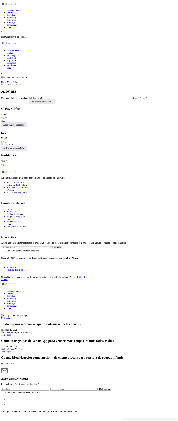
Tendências (12, 306)
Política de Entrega (15, 214)
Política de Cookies (78, 277)
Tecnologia (11, 296)
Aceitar (4, 279)
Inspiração (11, 301)
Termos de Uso (13, 221)
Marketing (11, 298)
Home (4, 82)
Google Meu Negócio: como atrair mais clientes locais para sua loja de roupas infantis (62, 357)
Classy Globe (10, 108)
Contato (10, 219)
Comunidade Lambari (16, 226)
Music (10, 82)
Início (3, 84)
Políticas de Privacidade (17, 270)
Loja (9, 224)
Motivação (11, 303)
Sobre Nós (11, 211)
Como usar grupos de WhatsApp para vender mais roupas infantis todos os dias (57, 341)
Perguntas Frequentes (16, 216)
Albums (16, 82)
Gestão (10, 293)
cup (3, 132)
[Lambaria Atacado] (83, 4)
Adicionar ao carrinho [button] (42, 102)
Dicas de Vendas (14, 291)
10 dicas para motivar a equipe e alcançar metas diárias (41, 324)
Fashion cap (9, 155)
